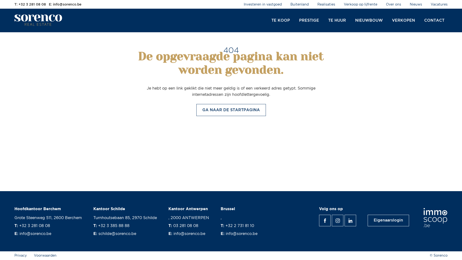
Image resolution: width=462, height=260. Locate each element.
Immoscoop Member (436, 218)
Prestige (309, 20)
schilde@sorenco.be (117, 234)
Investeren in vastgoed (263, 4)
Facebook (330, 218)
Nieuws (416, 4)
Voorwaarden (45, 255)
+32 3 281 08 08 (34, 226)
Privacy (20, 255)
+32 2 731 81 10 (239, 226)
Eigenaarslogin (388, 220)
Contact (434, 20)
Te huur (337, 20)
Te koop (280, 20)
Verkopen (403, 20)
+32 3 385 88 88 (113, 226)
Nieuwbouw (369, 20)
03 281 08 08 (185, 226)
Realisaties (326, 4)
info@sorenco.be (35, 234)
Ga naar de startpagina (231, 110)
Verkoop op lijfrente (360, 4)
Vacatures (439, 4)
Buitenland (299, 4)
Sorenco (38, 20)
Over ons (393, 4)
